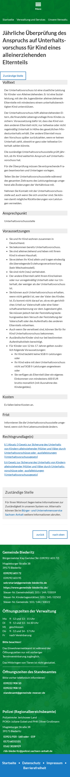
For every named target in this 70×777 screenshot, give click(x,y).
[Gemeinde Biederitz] (35, 577)
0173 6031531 (12, 741)
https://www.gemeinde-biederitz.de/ (25, 587)
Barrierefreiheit (34, 768)
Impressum (55, 763)
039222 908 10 (12, 683)
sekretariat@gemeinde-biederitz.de (25, 582)
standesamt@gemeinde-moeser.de (24, 692)
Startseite (8, 19)
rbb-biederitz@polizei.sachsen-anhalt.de (27, 750)
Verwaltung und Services (31, 19)
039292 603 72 (12, 573)
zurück (40, 534)
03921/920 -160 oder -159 (19, 736)
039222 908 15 (12, 687)
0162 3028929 (12, 746)
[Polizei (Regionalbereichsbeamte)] (35, 731)
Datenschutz (31, 763)
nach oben (58, 534)
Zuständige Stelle (13, 75)
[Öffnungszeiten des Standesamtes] (35, 682)
